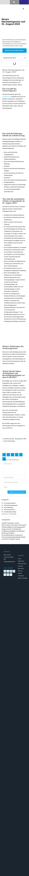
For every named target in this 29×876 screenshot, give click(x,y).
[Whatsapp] (11, 574)
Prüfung (17, 539)
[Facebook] (11, 571)
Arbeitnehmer (6, 96)
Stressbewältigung (7, 527)
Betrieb (23, 537)
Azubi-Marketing (16, 529)
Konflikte (4, 523)
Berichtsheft (22, 525)
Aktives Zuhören (6, 525)
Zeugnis (4, 529)
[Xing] (8, 574)
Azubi (3, 539)
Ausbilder (12, 539)
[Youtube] (5, 571)
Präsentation (10, 523)
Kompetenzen (19, 535)
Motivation (22, 531)
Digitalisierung (14, 531)
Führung (4, 537)
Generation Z (15, 525)
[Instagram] (8, 571)
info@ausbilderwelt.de (9, 561)
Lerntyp (17, 523)
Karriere (9, 529)
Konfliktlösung (6, 531)
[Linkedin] (14, 571)
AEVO (7, 539)
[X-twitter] (5, 574)
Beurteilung (5, 533)
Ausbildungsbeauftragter (14, 537)
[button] (25, 58)
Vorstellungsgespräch (19, 527)
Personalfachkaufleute (8, 535)
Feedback (11, 533)
